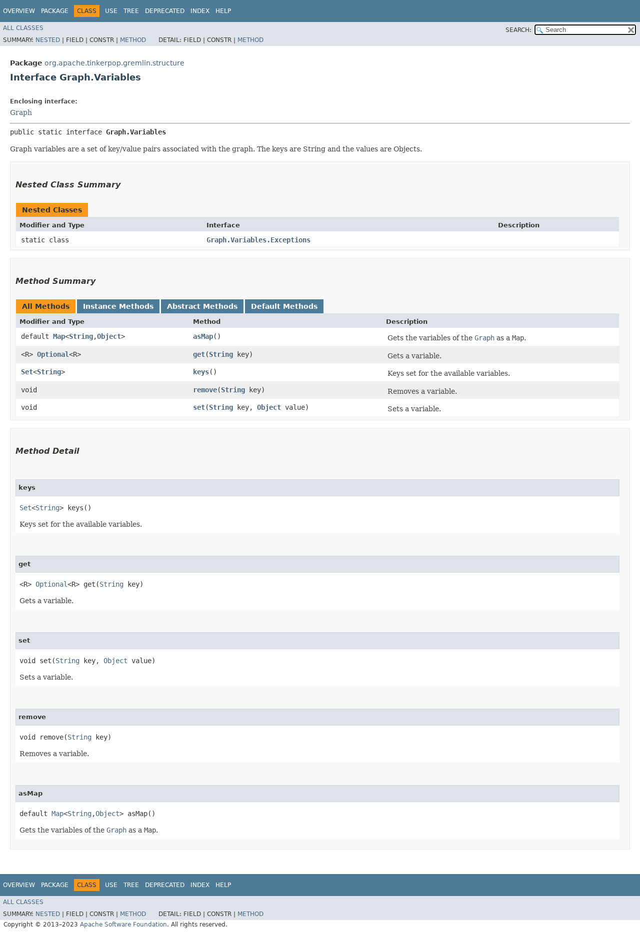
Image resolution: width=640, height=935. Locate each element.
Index (200, 10)
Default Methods (284, 306)
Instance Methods (118, 306)
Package (54, 10)
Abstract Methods (202, 306)
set (199, 407)
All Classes (23, 27)
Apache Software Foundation (123, 924)
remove (205, 390)
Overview (19, 10)
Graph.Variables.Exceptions (258, 240)
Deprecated (164, 10)
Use (111, 10)
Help (223, 10)
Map (59, 336)
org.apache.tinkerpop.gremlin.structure (114, 63)
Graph (21, 112)
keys (201, 372)
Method (133, 39)
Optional (53, 354)
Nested (48, 39)
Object (109, 336)
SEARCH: (519, 29)
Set (27, 372)
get (199, 354)
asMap (203, 336)
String (81, 336)
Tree (131, 10)
